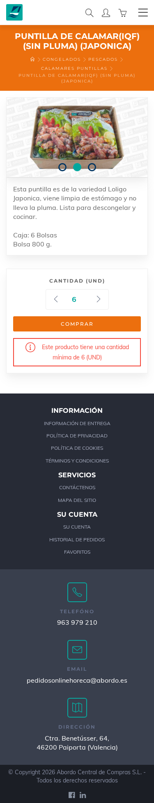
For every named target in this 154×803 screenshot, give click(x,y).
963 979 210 (77, 622)
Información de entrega (77, 423)
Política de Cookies (77, 448)
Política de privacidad (77, 436)
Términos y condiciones (77, 461)
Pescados (103, 59)
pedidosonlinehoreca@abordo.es (77, 680)
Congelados (62, 59)
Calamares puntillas (74, 68)
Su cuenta (77, 527)
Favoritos (77, 552)
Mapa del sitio (77, 500)
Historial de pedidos (77, 539)
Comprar (77, 324)
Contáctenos (77, 487)
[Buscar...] (89, 12)
